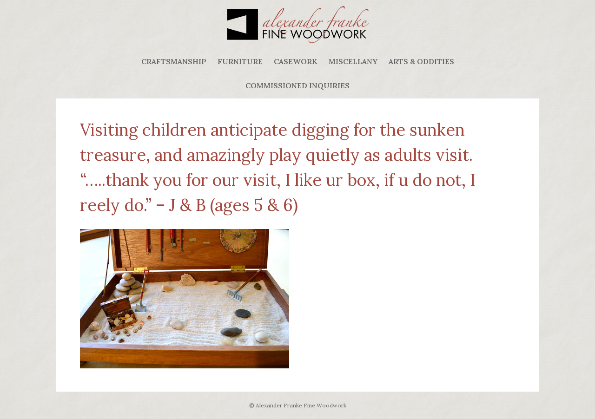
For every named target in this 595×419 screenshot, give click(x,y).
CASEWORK (295, 61)
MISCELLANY (353, 61)
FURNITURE (240, 61)
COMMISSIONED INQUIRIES (297, 85)
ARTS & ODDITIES (421, 61)
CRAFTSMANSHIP (173, 61)
